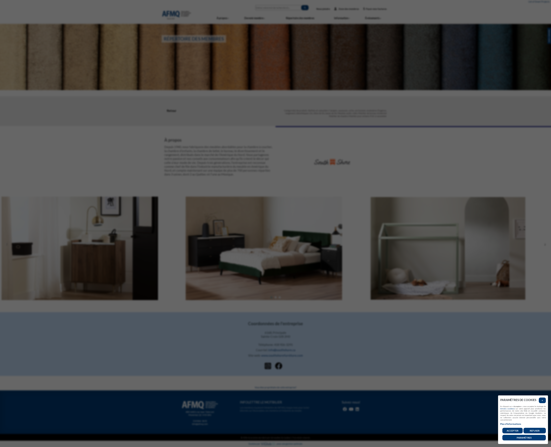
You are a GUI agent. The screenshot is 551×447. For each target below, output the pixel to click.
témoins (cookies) (507, 409)
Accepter (512, 430)
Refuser (535, 430)
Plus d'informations (510, 423)
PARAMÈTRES (524, 437)
